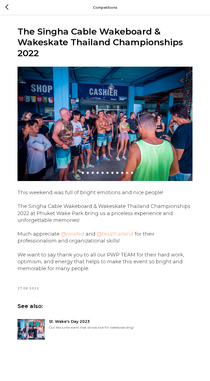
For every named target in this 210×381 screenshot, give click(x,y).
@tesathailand (115, 234)
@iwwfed (72, 234)
